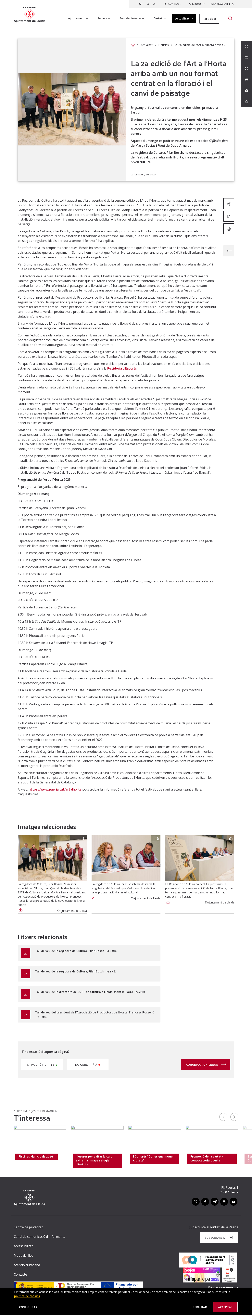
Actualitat (147, 45)
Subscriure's (215, 1237)
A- (154, 4)
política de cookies (27, 1296)
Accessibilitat (23, 1246)
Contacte (20, 1274)
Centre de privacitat (28, 1227)
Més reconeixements (223, 1287)
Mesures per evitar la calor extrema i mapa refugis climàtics (95, 1160)
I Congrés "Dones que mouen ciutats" (153, 1158)
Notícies (163, 45)
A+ (141, 4)
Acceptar (225, 1307)
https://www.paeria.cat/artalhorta (55, 789)
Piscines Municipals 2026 (36, 1156)
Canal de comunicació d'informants (39, 1236)
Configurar (28, 1307)
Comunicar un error (202, 1064)
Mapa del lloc (23, 1255)
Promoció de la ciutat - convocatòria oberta (206, 1158)
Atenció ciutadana (27, 1265)
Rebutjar (200, 1307)
